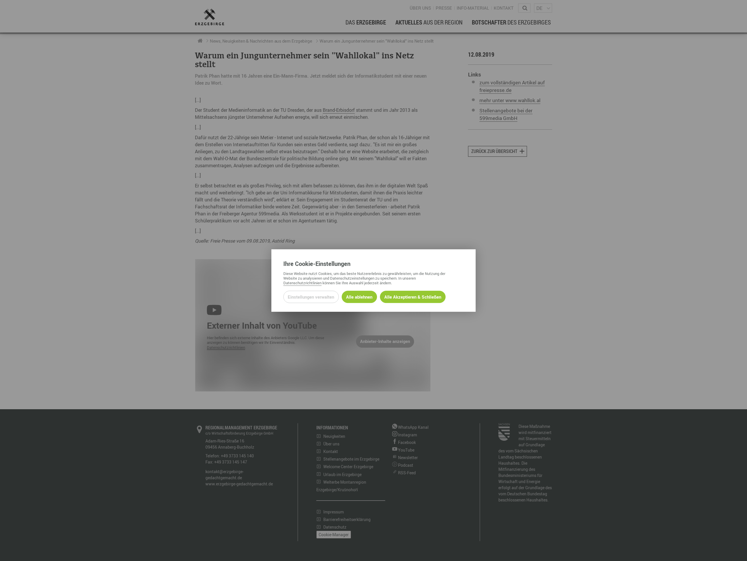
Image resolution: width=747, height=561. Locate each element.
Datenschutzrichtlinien (302, 282)
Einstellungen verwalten (311, 297)
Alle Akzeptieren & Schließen (412, 297)
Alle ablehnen (359, 297)
